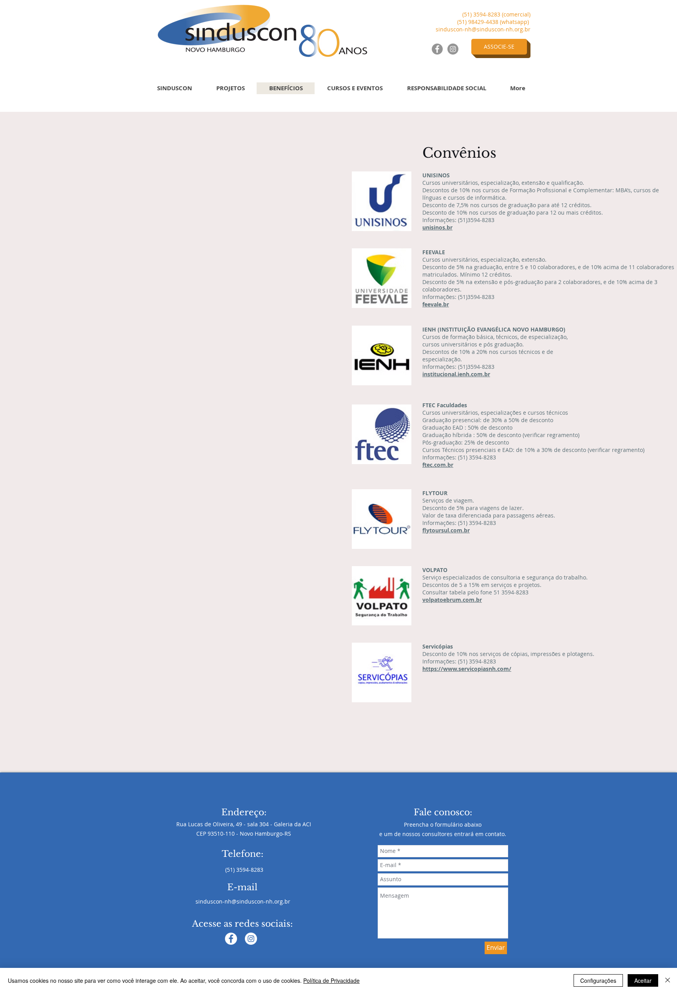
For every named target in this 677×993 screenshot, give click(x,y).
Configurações (598, 980)
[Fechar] (667, 980)
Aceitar (643, 980)
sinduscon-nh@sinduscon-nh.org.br (483, 29)
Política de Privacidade (331, 980)
